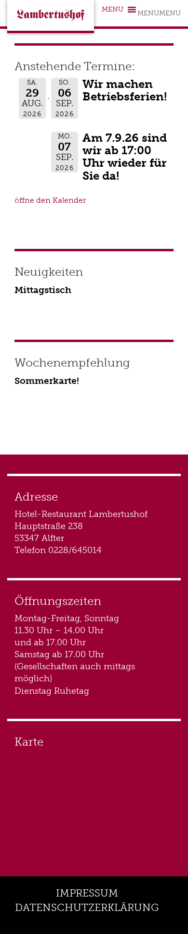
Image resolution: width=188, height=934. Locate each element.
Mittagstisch (42, 289)
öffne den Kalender (50, 200)
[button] (159, 13)
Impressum (87, 893)
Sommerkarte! (46, 380)
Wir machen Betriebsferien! (124, 90)
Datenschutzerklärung (87, 907)
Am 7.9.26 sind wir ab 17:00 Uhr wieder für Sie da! (124, 157)
